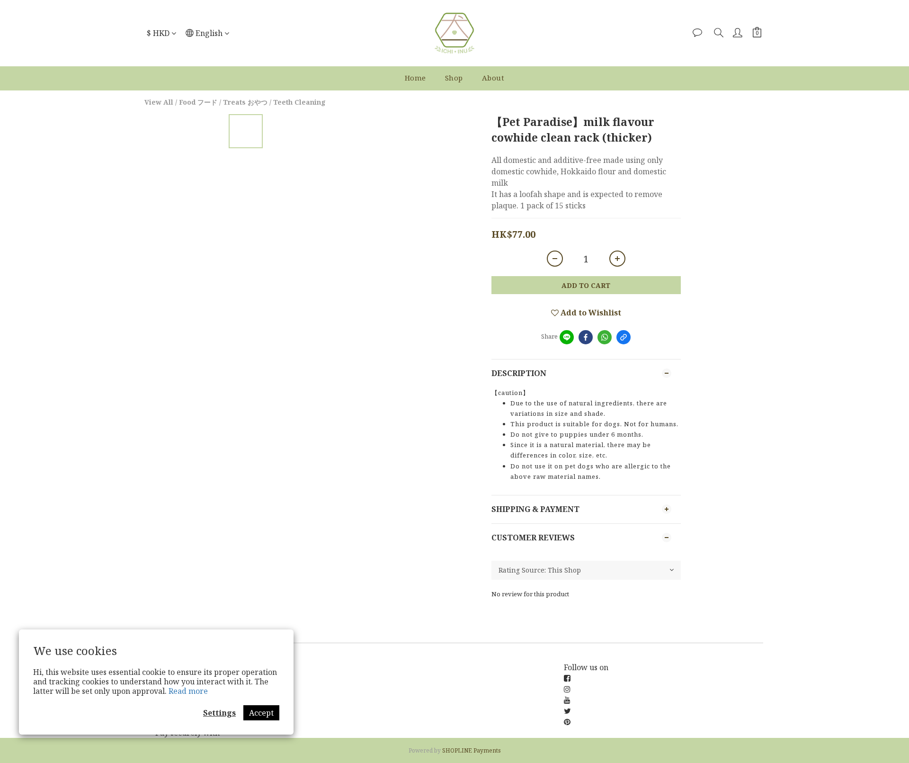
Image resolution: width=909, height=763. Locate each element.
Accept (261, 713)
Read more (188, 691)
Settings (219, 713)
